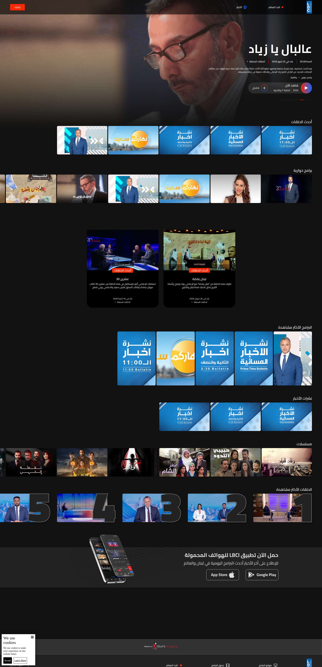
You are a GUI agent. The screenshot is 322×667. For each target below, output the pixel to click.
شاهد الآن (291, 85)
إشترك (17, 7)
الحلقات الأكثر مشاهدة (294, 489)
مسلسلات (304, 444)
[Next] (4, 189)
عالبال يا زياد (280, 48)
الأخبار (239, 7)
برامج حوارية (302, 170)
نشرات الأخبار (302, 398)
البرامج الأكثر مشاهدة (295, 327)
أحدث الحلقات (301, 122)
